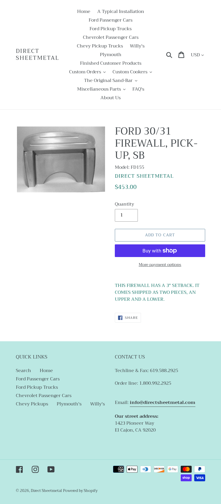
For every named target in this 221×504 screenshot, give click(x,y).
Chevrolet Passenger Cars (43, 396)
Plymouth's (69, 404)
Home (46, 371)
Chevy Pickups (32, 404)
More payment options (160, 265)
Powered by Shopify (80, 490)
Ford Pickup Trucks (37, 387)
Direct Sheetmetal (37, 55)
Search (23, 371)
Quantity (124, 204)
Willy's (97, 404)
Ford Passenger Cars (38, 379)
